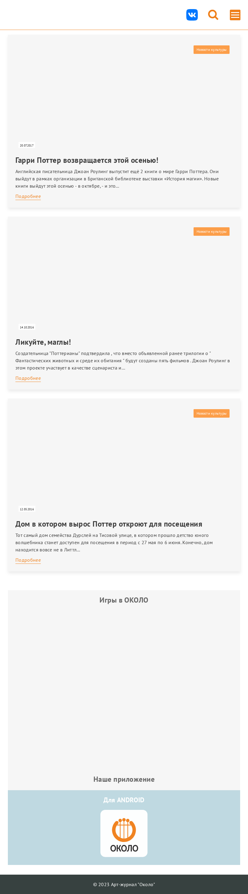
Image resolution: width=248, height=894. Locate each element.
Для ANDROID (124, 800)
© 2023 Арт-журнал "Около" (124, 884)
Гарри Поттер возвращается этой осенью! (86, 160)
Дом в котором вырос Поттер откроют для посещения (108, 523)
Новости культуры (212, 49)
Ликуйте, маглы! (43, 342)
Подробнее (28, 196)
